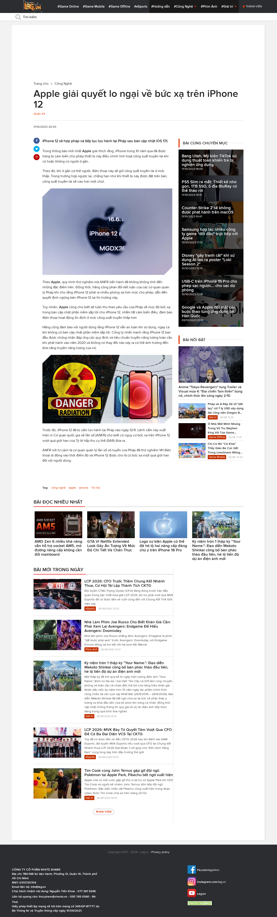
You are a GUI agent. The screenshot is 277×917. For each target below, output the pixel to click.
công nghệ (58, 487)
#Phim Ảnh (209, 6)
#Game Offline (119, 6)
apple (72, 487)
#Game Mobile (94, 6)
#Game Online (68, 6)
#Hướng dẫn (160, 6)
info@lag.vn (38, 886)
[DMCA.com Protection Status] (200, 903)
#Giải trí (227, 6)
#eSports (140, 6)
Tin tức (95, 487)
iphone (83, 487)
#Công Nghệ (184, 6)
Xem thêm (104, 811)
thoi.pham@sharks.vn (53, 896)
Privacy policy (160, 852)
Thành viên (253, 6)
